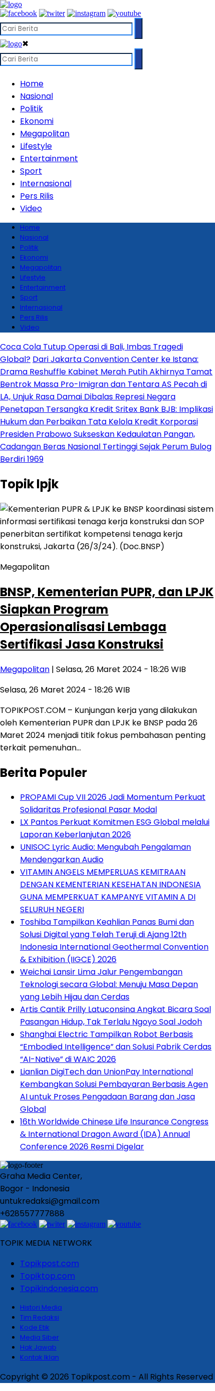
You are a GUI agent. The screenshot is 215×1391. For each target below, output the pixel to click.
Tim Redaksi (39, 1317)
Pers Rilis (37, 196)
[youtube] (124, 13)
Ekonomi (37, 121)
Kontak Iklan (39, 1357)
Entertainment (49, 158)
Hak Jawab (38, 1347)
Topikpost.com (49, 1263)
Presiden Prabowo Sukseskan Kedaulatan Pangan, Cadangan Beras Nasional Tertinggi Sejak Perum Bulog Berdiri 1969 (106, 446)
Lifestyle (36, 146)
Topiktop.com (47, 1276)
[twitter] (52, 13)
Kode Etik (35, 1327)
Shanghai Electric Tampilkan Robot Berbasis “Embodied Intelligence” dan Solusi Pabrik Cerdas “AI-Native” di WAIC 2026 (116, 1047)
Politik (31, 108)
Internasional (46, 183)
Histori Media (41, 1307)
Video (31, 208)
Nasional (36, 96)
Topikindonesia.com (59, 1288)
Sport (31, 171)
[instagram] (86, 13)
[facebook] (18, 13)
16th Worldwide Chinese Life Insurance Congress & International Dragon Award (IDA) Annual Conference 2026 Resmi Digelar (114, 1134)
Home (32, 83)
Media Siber (39, 1337)
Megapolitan (45, 133)
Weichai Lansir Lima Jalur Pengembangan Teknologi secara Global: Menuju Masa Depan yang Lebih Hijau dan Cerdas (109, 984)
